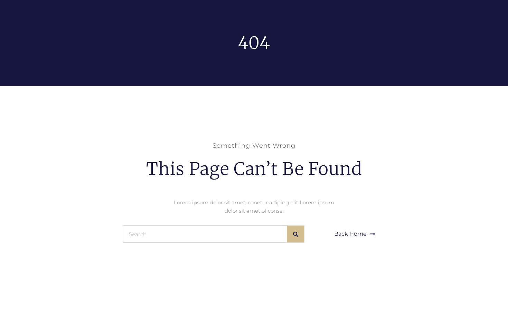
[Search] (295, 234)
